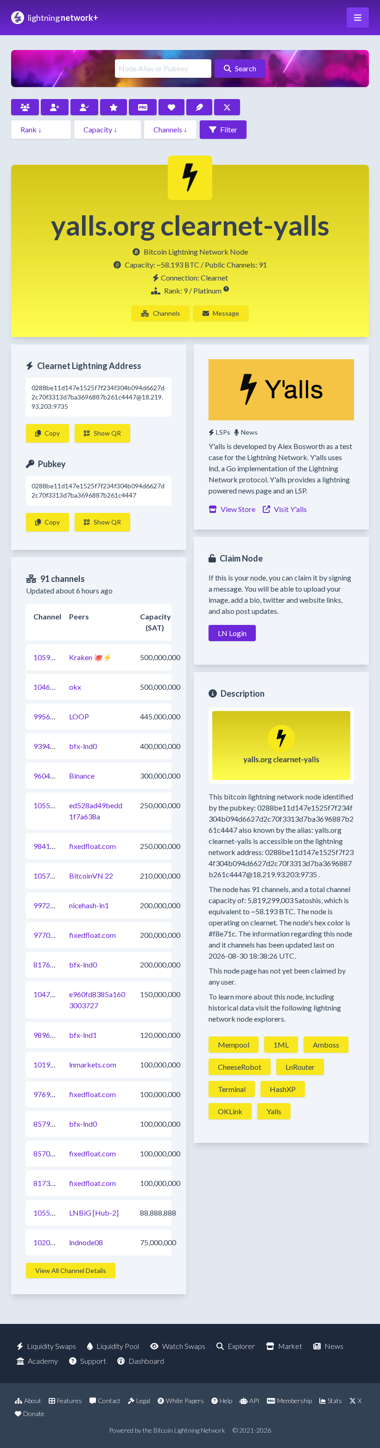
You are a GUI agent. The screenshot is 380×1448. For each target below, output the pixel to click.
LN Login (232, 633)
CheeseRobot (239, 1066)
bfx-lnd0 (83, 746)
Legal (143, 1400)
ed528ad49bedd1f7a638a (95, 811)
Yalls (273, 1111)
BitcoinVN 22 (91, 875)
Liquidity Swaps (51, 1346)
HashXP (283, 1089)
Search (245, 68)
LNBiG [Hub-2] (94, 1212)
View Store (238, 509)
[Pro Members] (143, 107)
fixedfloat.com (92, 846)
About (32, 1400)
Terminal (232, 1089)
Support (93, 1360)
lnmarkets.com (92, 1064)
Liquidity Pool (117, 1346)
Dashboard (146, 1360)
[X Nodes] (227, 107)
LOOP (79, 716)
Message (226, 313)
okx (75, 686)
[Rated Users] (113, 107)
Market (290, 1346)
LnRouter (300, 1066)
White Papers (185, 1400)
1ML (281, 1044)
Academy (43, 1360)
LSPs (223, 432)
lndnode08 (86, 1242)
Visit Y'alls (290, 509)
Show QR (107, 433)
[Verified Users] (84, 107)
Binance (82, 775)
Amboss (326, 1044)
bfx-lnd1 (83, 1034)
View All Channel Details (70, 1270)
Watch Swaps (183, 1346)
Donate (33, 1413)
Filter (228, 129)
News (249, 432)
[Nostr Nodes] (199, 107)
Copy (52, 433)
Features (69, 1400)
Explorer (241, 1346)
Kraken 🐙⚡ (90, 657)
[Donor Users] (171, 107)
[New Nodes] (55, 107)
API (254, 1400)
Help (226, 1400)
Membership (294, 1400)
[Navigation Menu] (358, 17)
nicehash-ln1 (89, 905)
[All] (25, 107)
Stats (335, 1400)
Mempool (233, 1044)
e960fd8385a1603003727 (97, 1000)
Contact (109, 1400)
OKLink (230, 1111)
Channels (166, 313)
